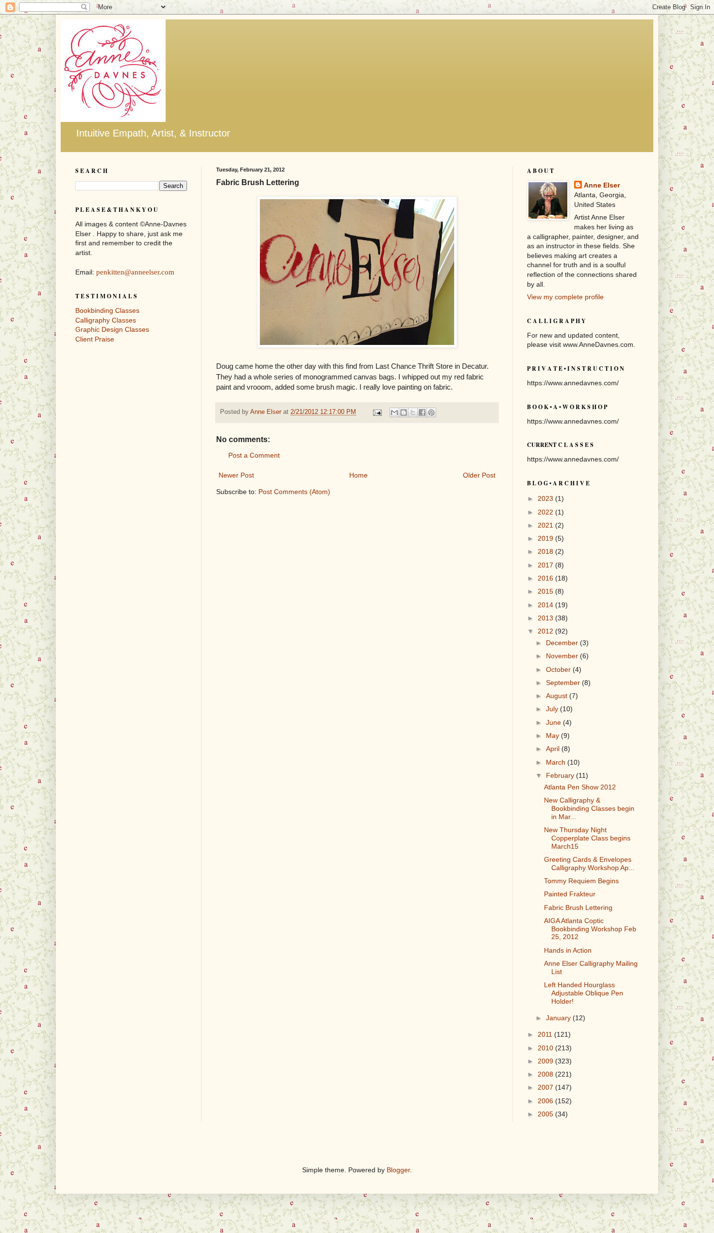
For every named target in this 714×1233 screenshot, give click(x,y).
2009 (546, 1061)
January (559, 1018)
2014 (546, 605)
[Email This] (394, 412)
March (556, 762)
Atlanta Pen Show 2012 (580, 787)
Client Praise (94, 339)
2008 (546, 1074)
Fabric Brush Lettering (578, 907)
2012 (546, 631)
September (564, 682)
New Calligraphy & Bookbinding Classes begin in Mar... (589, 808)
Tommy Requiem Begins (581, 881)
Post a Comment (254, 455)
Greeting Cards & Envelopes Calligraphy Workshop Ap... (589, 864)
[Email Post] (377, 412)
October (559, 669)
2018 (546, 551)
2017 (546, 565)
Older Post (479, 475)
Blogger (398, 1170)
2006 (546, 1101)
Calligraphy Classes (105, 320)
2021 (546, 525)
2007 (546, 1087)
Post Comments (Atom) (294, 492)
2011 (546, 1034)
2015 (546, 591)
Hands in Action (568, 950)
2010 (546, 1048)
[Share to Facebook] (422, 412)
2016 (546, 578)
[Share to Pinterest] (431, 412)
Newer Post (236, 475)
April (553, 749)
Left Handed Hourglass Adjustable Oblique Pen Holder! (583, 993)
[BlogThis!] (403, 412)
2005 (546, 1114)
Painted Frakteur (569, 894)
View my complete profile (565, 297)
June (554, 722)
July (553, 709)
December (563, 643)
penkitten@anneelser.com (135, 272)
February (561, 775)
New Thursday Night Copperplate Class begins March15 (587, 838)
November (563, 656)
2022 (546, 512)
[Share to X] (413, 412)
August (557, 696)
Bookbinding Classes (107, 310)
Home (358, 475)
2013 (546, 618)
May (553, 735)
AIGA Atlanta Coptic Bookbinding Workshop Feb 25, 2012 (590, 929)
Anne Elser (602, 185)
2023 (546, 498)
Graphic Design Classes (112, 329)
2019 (546, 538)
